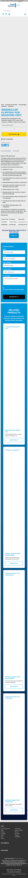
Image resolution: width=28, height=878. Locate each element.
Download (14, 235)
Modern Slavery (10, 869)
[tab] (6, 151)
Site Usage (17, 833)
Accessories (11, 106)
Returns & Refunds (19, 830)
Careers (2, 838)
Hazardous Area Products (11, 104)
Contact (7, 0)
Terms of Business (17, 869)
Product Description (6, 151)
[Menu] (25, 14)
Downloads (16, 151)
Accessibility (17, 836)
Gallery (3, 0)
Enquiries (11, 0)
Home (2, 104)
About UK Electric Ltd (5, 828)
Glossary (2, 831)
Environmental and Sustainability (14, 871)
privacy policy (20, 289)
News (2, 836)
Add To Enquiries (8, 139)
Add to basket (13, 134)
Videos (2, 830)
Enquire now (13, 296)
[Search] (24, 10)
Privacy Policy (18, 828)
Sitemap (16, 831)
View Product (14, 440)
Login (16, 0)
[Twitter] (8, 145)
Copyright (17, 835)
